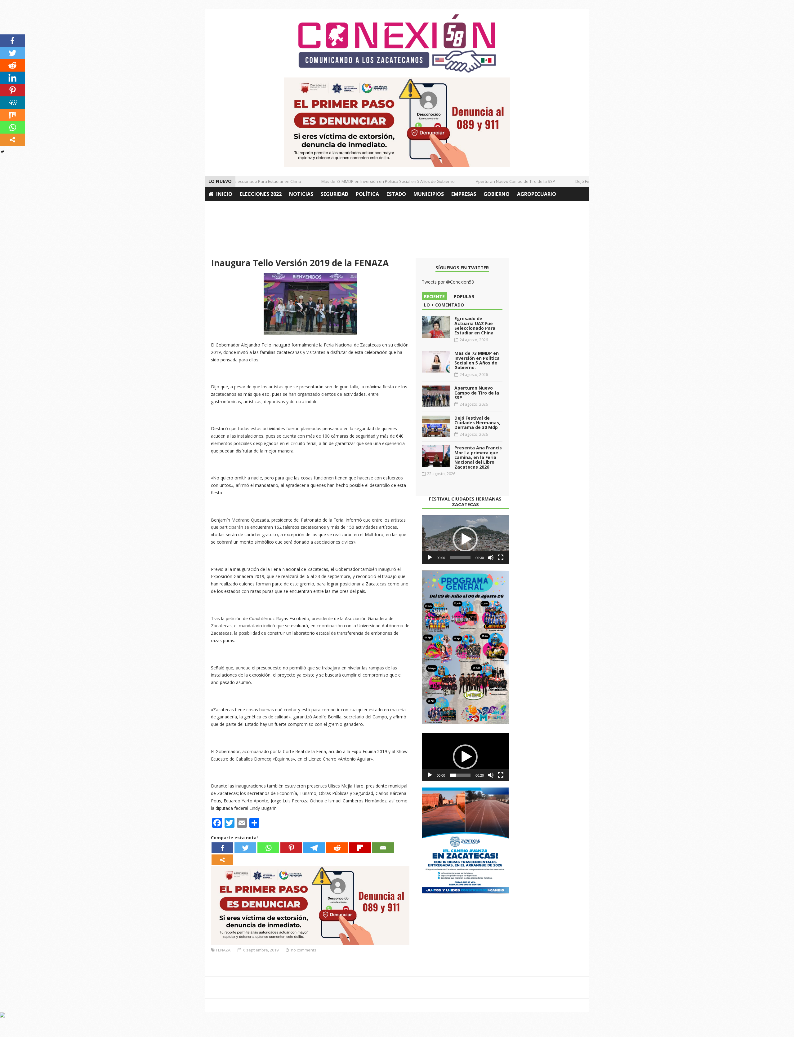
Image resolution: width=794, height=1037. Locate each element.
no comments (303, 950)
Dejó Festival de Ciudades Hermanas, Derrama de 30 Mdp (477, 422)
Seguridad (334, 194)
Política (367, 194)
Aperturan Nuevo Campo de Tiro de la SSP (501, 181)
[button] (465, 539)
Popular (464, 296)
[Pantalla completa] (500, 557)
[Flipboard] (360, 847)
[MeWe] (12, 102)
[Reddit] (337, 847)
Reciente (434, 296)
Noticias (301, 194)
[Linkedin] (12, 78)
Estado (396, 194)
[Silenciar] (491, 557)
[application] (465, 539)
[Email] (383, 847)
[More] (222, 859)
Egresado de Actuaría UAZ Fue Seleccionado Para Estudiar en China (474, 326)
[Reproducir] (430, 557)
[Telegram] (314, 847)
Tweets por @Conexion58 (448, 282)
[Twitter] (245, 847)
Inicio (224, 194)
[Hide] (2, 151)
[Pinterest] (291, 847)
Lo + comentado (444, 305)
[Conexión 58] (397, 43)
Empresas (463, 194)
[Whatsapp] (268, 847)
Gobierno (497, 194)
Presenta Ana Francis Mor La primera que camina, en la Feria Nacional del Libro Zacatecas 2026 (478, 457)
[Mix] (12, 115)
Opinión (219, 208)
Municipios (428, 194)
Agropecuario (536, 194)
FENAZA (223, 950)
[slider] (460, 557)
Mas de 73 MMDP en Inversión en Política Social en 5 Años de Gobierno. (374, 181)
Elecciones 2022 (261, 194)
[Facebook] (222, 847)
